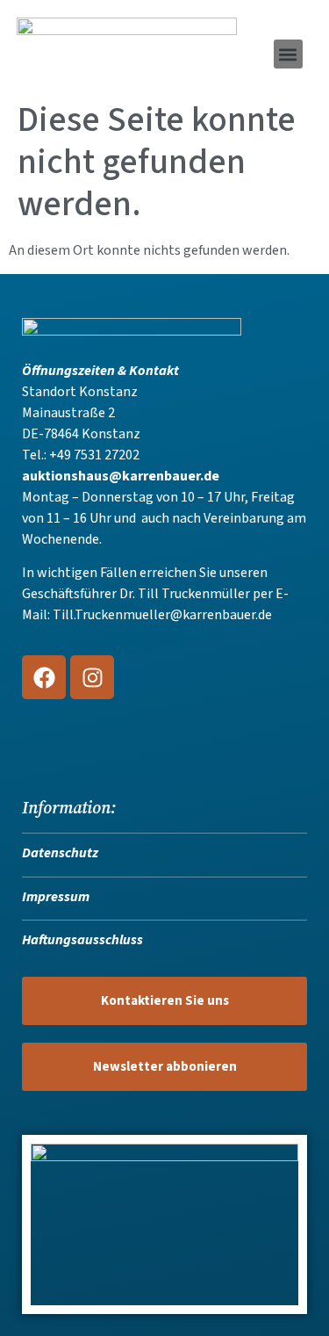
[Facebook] (44, 677)
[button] (288, 54)
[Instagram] (92, 677)
